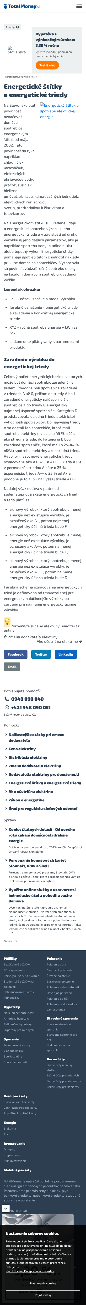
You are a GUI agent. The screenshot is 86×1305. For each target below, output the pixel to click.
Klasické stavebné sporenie (59, 1026)
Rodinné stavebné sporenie (59, 1047)
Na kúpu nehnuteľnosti (19, 1012)
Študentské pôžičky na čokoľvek (19, 984)
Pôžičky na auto (14, 970)
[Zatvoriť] (6, 1208)
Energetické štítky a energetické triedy (45, 783)
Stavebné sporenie (62, 1018)
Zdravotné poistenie (60, 981)
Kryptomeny (12, 1155)
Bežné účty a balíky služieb (59, 1067)
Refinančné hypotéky (18, 1024)
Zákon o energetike (26, 800)
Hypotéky (12, 1007)
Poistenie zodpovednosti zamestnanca (63, 1006)
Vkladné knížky (13, 1050)
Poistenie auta (56, 964)
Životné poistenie (58, 975)
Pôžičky (10, 958)
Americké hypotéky (16, 1018)
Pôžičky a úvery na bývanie (21, 975)
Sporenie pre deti (15, 1062)
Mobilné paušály (17, 1170)
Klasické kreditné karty (19, 1101)
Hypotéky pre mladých (19, 1029)
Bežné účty (56, 1059)
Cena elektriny (22, 748)
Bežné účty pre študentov (64, 1081)
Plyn (7, 1134)
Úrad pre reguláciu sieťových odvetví (43, 808)
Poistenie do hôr (58, 998)
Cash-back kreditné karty (20, 1107)
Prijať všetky (43, 1294)
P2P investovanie (15, 1160)
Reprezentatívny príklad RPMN (20, 76)
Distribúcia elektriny (28, 757)
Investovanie (14, 1143)
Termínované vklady (17, 1045)
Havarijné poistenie (60, 992)
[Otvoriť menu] (79, 6)
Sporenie (11, 1039)
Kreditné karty (15, 1096)
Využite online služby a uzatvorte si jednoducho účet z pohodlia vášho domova (42, 895)
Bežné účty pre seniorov (63, 1086)
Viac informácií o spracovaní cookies (30, 1271)
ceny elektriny (47, 626)
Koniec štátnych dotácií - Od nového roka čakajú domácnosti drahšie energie (42, 835)
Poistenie (54, 958)
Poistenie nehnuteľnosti (63, 987)
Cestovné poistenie (59, 970)
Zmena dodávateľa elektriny (32, 637)
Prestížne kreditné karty (20, 1113)
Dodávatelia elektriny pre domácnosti (44, 774)
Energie (10, 1123)
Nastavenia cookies (43, 1283)
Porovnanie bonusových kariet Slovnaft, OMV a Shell (37, 863)
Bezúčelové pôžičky (17, 964)
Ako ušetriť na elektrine (58, 641)
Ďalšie (8, 941)
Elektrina (10, 1128)
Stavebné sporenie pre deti (62, 1037)
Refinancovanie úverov (19, 991)
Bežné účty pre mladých (63, 1075)
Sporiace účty (13, 1056)
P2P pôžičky (11, 997)
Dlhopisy (9, 1149)
